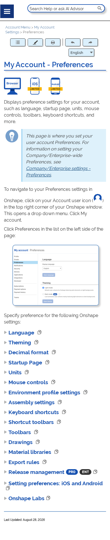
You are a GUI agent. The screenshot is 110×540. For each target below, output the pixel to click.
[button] (100, 8)
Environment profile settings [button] (45, 392)
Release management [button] (36, 472)
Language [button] (22, 332)
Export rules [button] (24, 462)
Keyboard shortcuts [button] (34, 412)
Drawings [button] (21, 442)
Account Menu (17, 27)
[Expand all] (17, 42)
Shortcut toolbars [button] (31, 422)
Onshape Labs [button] (26, 498)
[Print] (52, 42)
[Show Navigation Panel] (6, 10)
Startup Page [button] (25, 362)
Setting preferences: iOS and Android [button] (55, 483)
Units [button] (15, 372)
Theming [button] (20, 342)
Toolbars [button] (20, 432)
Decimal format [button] (29, 352)
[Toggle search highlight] (35, 42)
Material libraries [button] (30, 452)
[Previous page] (72, 42)
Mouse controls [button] (28, 382)
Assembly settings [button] (32, 402)
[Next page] (90, 42)
